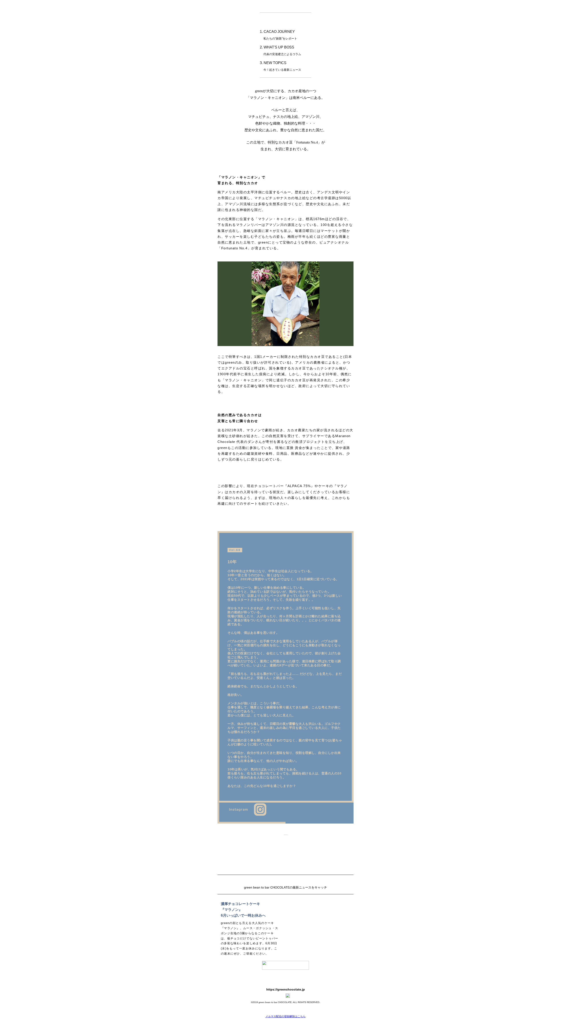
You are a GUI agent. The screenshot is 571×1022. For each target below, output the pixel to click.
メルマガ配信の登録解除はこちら (285, 1016)
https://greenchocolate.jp (285, 989)
